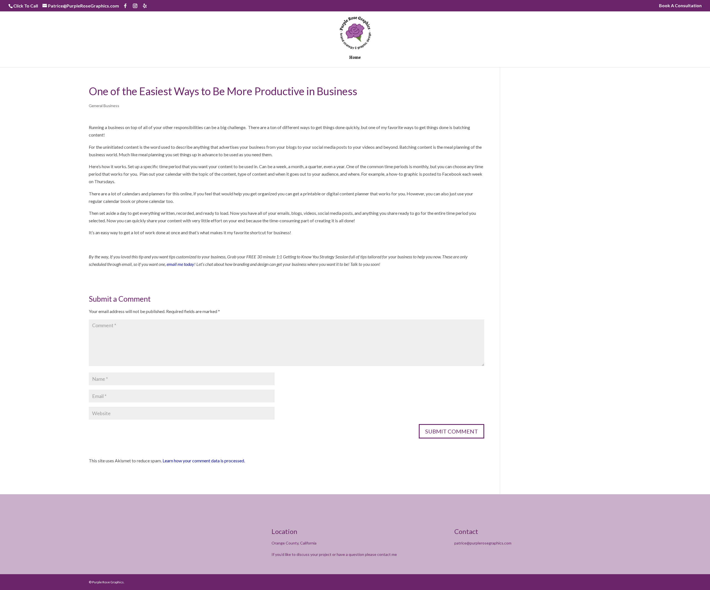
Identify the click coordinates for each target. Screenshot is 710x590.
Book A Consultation (680, 5)
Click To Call (25, 5)
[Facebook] (125, 6)
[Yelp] (145, 6)
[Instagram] (135, 6)
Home (355, 58)
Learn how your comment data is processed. (204, 460)
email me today (180, 264)
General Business (104, 105)
